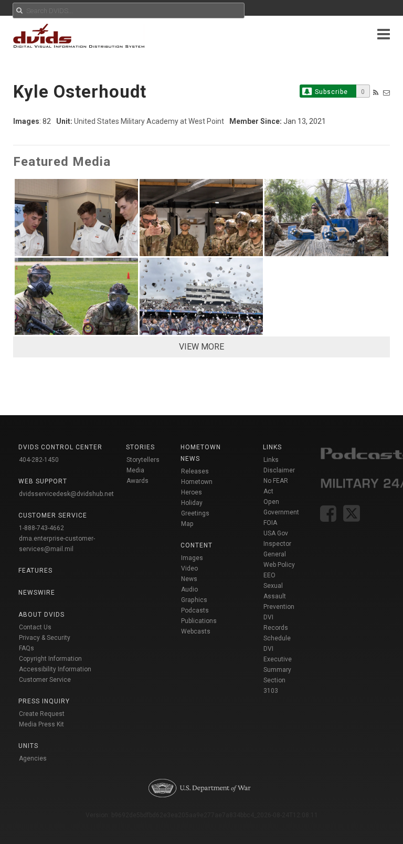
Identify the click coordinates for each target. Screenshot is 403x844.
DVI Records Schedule (277, 628)
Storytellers (143, 459)
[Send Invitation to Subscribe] (386, 93)
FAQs (26, 648)
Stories (140, 447)
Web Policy (279, 564)
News (189, 579)
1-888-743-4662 (41, 528)
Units (28, 746)
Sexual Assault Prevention (278, 596)
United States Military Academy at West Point (149, 121)
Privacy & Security (44, 637)
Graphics (194, 600)
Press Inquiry (44, 701)
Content (197, 545)
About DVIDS (41, 614)
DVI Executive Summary (277, 659)
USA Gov (275, 533)
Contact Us (35, 627)
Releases (195, 471)
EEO (269, 575)
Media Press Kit (41, 724)
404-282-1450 (39, 459)
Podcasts (195, 610)
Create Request (42, 714)
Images (192, 558)
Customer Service (45, 679)
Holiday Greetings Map (195, 513)
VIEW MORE (201, 347)
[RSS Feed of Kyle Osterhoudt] (375, 93)
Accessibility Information (55, 669)
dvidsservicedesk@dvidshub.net (66, 494)
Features (35, 570)
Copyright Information (50, 658)
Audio (189, 589)
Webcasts (195, 631)
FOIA (270, 522)
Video (189, 568)
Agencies (33, 758)
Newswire (36, 592)
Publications (199, 621)
